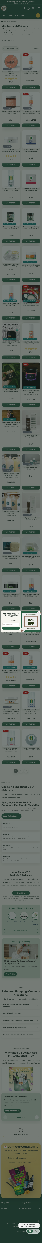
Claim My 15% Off (11, 628)
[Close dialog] (40, 612)
